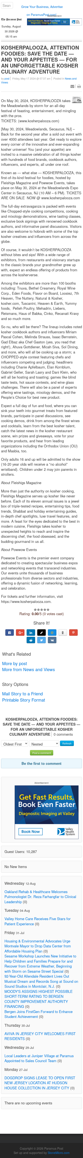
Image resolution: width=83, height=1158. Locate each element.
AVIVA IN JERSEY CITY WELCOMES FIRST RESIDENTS (40, 1036)
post (6, 78)
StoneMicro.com (59, 1152)
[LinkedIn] (31, 632)
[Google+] (20, 632)
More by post (14, 663)
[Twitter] (41, 640)
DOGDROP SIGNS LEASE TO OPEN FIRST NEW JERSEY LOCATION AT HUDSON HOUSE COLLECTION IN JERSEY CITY (39, 1082)
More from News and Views (28, 669)
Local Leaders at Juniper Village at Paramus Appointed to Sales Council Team (39, 1058)
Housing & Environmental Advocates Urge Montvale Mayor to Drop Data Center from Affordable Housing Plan (37, 946)
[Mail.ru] (52, 632)
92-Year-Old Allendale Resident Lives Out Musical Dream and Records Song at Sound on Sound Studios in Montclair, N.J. (41, 981)
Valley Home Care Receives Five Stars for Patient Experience (37, 921)
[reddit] (31, 640)
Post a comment (41, 753)
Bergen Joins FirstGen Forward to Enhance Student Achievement (38, 1014)
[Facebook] (9, 632)
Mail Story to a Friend (22, 693)
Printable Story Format (23, 700)
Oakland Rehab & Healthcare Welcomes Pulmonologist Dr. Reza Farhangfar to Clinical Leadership (40, 896)
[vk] (52, 640)
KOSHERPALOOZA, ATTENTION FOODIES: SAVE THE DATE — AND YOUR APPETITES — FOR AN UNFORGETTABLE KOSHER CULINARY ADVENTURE (40, 59)
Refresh (67, 743)
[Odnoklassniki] (63, 632)
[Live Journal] (41, 632)
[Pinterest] (73, 632)
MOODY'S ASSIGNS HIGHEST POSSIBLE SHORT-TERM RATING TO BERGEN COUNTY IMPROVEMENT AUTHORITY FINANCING (38, 999)
